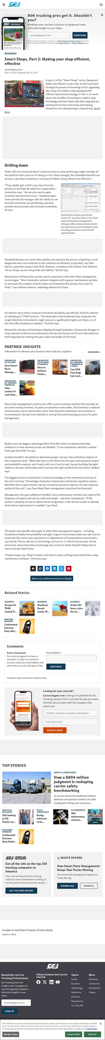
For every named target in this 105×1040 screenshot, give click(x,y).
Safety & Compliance (65, 772)
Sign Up (9, 1011)
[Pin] (68, 568)
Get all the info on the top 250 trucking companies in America (26, 867)
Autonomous (78, 810)
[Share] (47, 568)
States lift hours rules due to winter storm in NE (76, 608)
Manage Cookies (11, 1034)
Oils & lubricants (43, 811)
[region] (52, 1029)
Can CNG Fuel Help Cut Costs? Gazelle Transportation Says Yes (76, 373)
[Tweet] (61, 568)
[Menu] (3, 4)
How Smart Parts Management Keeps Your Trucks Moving (11, 369)
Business (11, 53)
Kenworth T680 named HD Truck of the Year (10, 608)
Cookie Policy (91, 1029)
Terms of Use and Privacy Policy (69, 41)
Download (67, 885)
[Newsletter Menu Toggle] (101, 4)
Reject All (92, 1034)
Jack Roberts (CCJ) (14, 69)
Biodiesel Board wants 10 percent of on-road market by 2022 (43, 608)
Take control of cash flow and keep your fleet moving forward (10, 392)
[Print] (33, 568)
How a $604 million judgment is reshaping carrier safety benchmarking (73, 784)
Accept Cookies (73, 1034)
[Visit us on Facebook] (38, 981)
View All (89, 885)
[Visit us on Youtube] (58, 981)
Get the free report (21, 890)
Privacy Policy (64, 43)
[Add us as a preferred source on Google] (40, 568)
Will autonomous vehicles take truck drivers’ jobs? (78, 817)
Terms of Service (78, 43)
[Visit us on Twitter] (45, 981)
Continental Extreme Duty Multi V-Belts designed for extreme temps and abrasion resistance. (10, 628)
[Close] (101, 1024)
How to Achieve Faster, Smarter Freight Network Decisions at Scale (42, 371)
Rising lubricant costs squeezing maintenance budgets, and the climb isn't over (44, 819)
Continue (56, 666)
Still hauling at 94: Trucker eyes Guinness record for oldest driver (9, 819)
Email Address (54, 653)
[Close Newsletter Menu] (102, 15)
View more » (94, 352)
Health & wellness (7, 811)
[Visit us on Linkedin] (51, 981)
